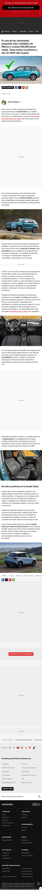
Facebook (16, 87)
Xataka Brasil (5, 871)
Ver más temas (8, 788)
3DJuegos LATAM (26, 868)
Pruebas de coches (8, 768)
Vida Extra (24, 817)
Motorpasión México (27, 876)
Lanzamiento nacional (29, 775)
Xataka (4, 814)
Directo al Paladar (7, 840)
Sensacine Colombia (27, 874)
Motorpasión (25, 840)
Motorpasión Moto (27, 843)
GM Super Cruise (27, 782)
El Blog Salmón (26, 853)
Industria (18, 576)
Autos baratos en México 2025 (23, 740)
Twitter (19, 87)
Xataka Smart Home (7, 823)
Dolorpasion (6, 775)
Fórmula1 (5, 764)
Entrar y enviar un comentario (21, 654)
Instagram (22, 747)
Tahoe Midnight (7, 779)
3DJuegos (24, 814)
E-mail (26, 87)
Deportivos (7, 31)
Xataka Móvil (5, 817)
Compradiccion (6, 858)
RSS (26, 747)
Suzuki (11, 576)
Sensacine (24, 827)
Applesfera (5, 820)
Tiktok (34, 747)
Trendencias (5, 853)
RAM (37, 31)
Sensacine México (27, 871)
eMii (23, 779)
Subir (35, 804)
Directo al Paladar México (9, 876)
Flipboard (23, 87)
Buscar (39, 796)
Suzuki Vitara (29, 576)
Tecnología (25, 771)
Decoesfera (5, 855)
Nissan (15, 31)
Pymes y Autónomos (27, 855)
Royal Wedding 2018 (8, 782)
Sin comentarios (8, 87)
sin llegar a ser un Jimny (19, 311)
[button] (14, 102)
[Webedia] (8, 805)
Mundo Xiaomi (6, 825)
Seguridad (5, 771)
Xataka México (6, 868)
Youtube (18, 747)
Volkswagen (22, 31)
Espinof (24, 830)
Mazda (31, 31)
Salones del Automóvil (29, 768)
